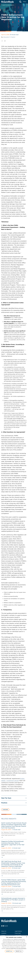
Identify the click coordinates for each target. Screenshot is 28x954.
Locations (3, 933)
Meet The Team (6, 798)
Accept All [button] (9, 951)
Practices (4, 803)
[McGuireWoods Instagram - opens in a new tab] (7, 926)
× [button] (26, 936)
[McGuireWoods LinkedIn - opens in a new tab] (1, 926)
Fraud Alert (18, 933)
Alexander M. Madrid (9, 37)
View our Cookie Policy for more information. (16, 948)
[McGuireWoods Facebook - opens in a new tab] (3, 926)
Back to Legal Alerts (8, 5)
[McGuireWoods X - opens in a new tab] (5, 926)
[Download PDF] (2, 41)
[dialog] (14, 944)
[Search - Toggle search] (20, 2)
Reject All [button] (19, 951)
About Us (3, 931)
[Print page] (5, 41)
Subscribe (5, 809)
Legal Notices (18, 931)
